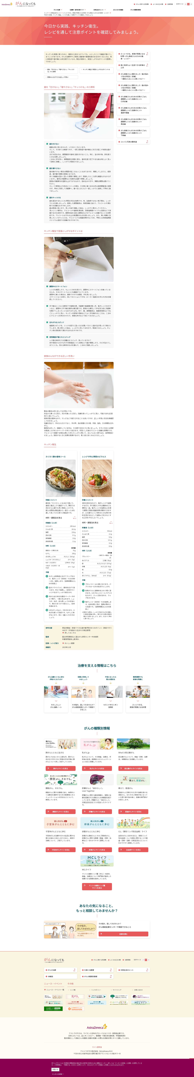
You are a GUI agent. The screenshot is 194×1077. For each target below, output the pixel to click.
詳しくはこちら (70, 632)
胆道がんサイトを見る (133, 811)
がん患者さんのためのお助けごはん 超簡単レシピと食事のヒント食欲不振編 (134, 110)
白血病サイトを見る (133, 850)
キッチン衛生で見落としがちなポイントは (96, 69)
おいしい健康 (69, 643)
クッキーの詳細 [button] (57, 1074)
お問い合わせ (138, 990)
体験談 (50, 976)
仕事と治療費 (89, 970)
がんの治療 (57, 10)
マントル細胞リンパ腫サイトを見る (97, 886)
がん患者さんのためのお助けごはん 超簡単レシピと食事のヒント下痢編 (134, 132)
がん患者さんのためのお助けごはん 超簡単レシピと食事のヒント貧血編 (134, 121)
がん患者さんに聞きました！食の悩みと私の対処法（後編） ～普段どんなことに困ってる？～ (134, 87)
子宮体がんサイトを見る (61, 850)
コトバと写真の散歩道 (129, 142)
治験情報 (170, 4)
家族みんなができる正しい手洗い (58, 77)
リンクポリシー (96, 990)
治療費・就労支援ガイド (77, 10)
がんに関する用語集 (142, 4)
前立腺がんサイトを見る (133, 768)
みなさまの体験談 (118, 10)
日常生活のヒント (99, 10)
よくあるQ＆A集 (158, 4)
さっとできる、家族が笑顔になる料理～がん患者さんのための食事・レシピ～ (133, 56)
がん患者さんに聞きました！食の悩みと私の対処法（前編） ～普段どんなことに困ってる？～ (134, 76)
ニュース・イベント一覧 (55, 989)
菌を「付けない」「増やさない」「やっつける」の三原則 (60, 70)
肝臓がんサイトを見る (97, 811)
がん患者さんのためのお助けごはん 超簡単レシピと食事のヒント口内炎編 (134, 99)
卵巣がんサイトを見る (97, 850)
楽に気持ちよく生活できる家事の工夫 (133, 66)
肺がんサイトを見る (60, 768)
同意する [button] (55, 1069)
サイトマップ (117, 990)
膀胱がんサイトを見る (61, 811)
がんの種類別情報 (136, 10)
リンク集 (72, 990)
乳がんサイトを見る (97, 768)
